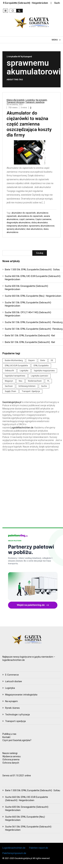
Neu (20, 381)
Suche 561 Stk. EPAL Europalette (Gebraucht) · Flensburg (34, 322)
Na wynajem (41, 100)
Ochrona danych (10, 762)
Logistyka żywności (39, 376)
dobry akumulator (39, 222)
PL (48, 381)
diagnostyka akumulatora (18, 222)
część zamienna (26, 219)
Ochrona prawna (10, 759)
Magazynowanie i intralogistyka (21, 694)
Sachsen (9, 386)
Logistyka (30, 100)
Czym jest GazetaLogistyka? (16, 740)
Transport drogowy (15, 102)
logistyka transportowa (15, 376)
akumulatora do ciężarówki (30, 216)
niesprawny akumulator (17, 226)
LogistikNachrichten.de (21, 427)
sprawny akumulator (16, 229)
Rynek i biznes (12, 708)
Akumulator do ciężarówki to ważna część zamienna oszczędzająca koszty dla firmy (29, 124)
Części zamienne (43, 219)
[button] (5, 11)
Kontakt (6, 737)
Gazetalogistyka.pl (11, 402)
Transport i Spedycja (31, 391)
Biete (42, 360)
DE (52, 360)
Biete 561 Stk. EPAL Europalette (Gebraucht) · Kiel (30, 335)
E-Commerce (12, 674)
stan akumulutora (34, 229)
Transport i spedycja (34, 102)
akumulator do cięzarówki (23, 213)
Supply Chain (10, 391)
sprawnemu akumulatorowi (41, 226)
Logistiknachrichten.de (13, 848)
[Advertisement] (31, 489)
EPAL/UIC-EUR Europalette (16, 365)
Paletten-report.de (38, 848)
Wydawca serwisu (11, 756)
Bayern (31, 360)
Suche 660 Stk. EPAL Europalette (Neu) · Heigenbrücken (33, 296)
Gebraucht (9, 370)
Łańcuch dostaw (13, 681)
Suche (44, 386)
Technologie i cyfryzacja (17, 714)
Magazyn (9, 381)
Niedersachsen (35, 381)
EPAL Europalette (41, 365)
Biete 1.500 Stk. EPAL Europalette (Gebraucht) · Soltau (32, 269)
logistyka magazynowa (44, 370)
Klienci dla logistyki (16, 100)
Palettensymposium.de (14, 853)
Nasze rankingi (9, 753)
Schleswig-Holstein (27, 386)
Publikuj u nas (9, 734)
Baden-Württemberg (14, 360)
